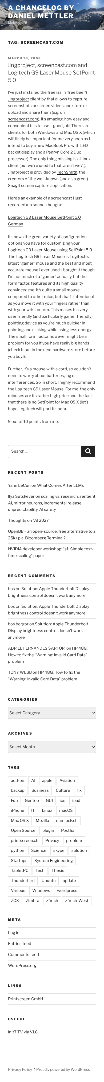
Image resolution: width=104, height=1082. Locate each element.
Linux (47, 810)
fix (79, 790)
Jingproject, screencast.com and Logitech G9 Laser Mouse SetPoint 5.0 (51, 72)
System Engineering (53, 860)
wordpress (67, 890)
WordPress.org (22, 965)
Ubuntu (49, 880)
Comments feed (23, 954)
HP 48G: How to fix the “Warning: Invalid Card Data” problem (47, 655)
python (17, 850)
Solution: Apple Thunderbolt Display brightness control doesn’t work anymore (48, 631)
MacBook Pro (57, 145)
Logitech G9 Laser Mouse (32, 250)
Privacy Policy (20, 1069)
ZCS (15, 900)
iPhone (17, 810)
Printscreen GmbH (25, 999)
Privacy (52, 840)
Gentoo (32, 800)
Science (38, 850)
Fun (14, 800)
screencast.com (23, 119)
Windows (41, 890)
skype (59, 850)
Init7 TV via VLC (23, 1032)
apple (47, 780)
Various (18, 890)
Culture (63, 790)
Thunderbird (23, 880)
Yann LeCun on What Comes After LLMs (46, 485)
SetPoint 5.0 (80, 250)
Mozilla (42, 820)
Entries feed (19, 943)
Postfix (67, 830)
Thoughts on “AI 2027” (29, 520)
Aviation (67, 780)
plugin (48, 830)
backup (18, 790)
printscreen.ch (24, 840)
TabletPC (20, 870)
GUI (49, 800)
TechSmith (67, 172)
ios (62, 800)
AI (33, 780)
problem (74, 840)
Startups (19, 860)
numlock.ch (67, 820)
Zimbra (32, 900)
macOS (66, 810)
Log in (13, 932)
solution (79, 850)
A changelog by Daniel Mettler (41, 12)
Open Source (23, 830)
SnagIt (14, 185)
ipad (76, 800)
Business (40, 790)
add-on (17, 780)
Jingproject (18, 99)
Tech (40, 870)
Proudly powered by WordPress (63, 1069)
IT (33, 810)
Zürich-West (77, 900)
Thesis (57, 870)
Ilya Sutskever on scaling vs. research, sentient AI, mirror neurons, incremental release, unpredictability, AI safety (51, 503)
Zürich (52, 900)
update (69, 880)
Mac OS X (20, 820)
